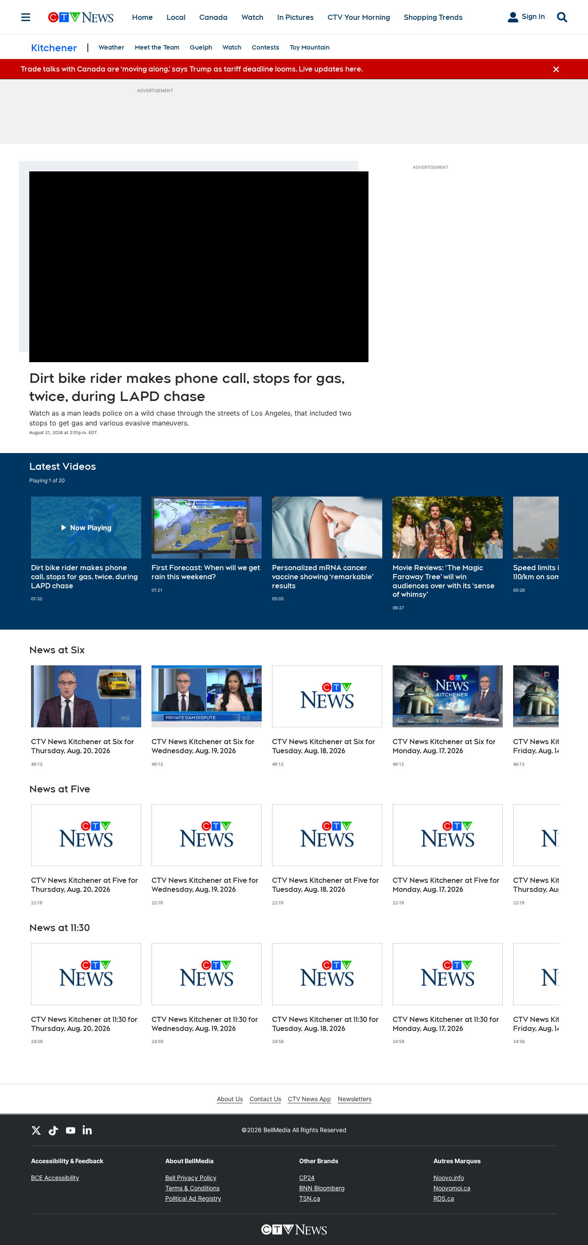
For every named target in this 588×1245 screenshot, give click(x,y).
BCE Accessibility (55, 1177)
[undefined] (86, 549)
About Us (230, 1098)
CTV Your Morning (359, 17)
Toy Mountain (310, 47)
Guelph (201, 47)
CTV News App (309, 1098)
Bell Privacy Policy (191, 1177)
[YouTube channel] (70, 1130)
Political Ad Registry (193, 1198)
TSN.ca (309, 1198)
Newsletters (354, 1098)
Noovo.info (448, 1177)
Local (176, 17)
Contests (265, 47)
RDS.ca (443, 1198)
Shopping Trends (433, 17)
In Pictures (295, 17)
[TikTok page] (53, 1130)
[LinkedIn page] (88, 1130)
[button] (541, 553)
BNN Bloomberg (322, 1188)
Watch (252, 17)
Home (142, 17)
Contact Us (265, 1098)
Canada (213, 17)
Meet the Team (157, 47)
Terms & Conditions (192, 1188)
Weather (111, 47)
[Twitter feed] (36, 1130)
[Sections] (25, 17)
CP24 (307, 1177)
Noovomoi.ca (451, 1188)
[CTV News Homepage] (80, 17)
